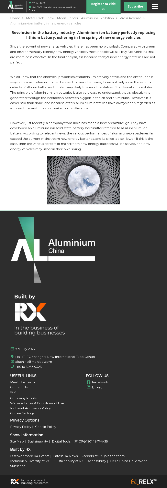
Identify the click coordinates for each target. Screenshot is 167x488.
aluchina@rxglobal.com (33, 362)
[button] (135, 6)
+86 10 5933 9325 (28, 367)
